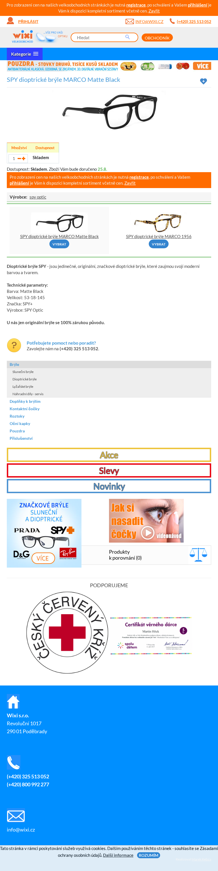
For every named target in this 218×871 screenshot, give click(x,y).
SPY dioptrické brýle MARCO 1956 (159, 236)
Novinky (109, 486)
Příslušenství (21, 438)
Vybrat (59, 244)
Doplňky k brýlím (25, 401)
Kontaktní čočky (24, 408)
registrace (136, 4)
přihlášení (197, 4)
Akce (109, 455)
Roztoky (17, 416)
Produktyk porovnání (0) (125, 555)
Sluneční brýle (22, 372)
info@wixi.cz (149, 21)
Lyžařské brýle (22, 386)
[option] (109, 66)
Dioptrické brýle (24, 379)
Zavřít (154, 10)
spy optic (38, 196)
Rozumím (148, 855)
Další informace (118, 855)
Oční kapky (20, 423)
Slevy (109, 470)
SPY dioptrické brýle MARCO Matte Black (59, 236)
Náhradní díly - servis (27, 394)
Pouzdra (17, 430)
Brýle (14, 364)
